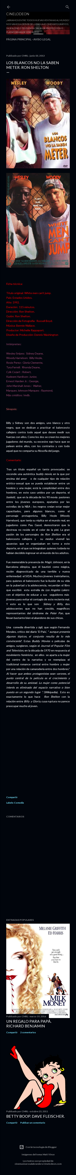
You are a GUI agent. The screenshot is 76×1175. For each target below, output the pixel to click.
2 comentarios (28, 1032)
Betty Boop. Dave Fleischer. (35, 1116)
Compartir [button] (12, 797)
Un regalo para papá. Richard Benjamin (28, 1023)
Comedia (19, 802)
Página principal (18, 39)
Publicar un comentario (32, 1122)
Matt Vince (49, 1154)
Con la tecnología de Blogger (41, 1147)
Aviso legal (42, 39)
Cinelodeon (17, 14)
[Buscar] (67, 6)
